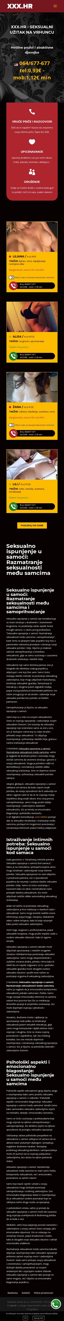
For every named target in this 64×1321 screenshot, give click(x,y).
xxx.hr (13, 1305)
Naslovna (13, 1292)
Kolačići (26, 1292)
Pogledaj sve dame (32, 525)
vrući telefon (41, 816)
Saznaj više (38, 1318)
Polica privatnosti (43, 1292)
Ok (25, 1318)
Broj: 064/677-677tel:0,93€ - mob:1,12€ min (31, 285)
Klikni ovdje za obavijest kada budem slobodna (34, 277)
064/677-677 (34, 63)
